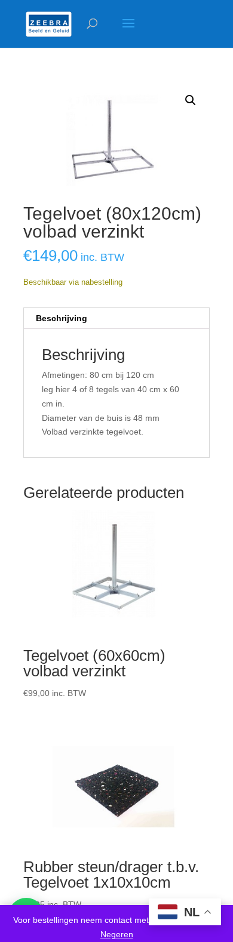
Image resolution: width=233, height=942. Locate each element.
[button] (190, 100)
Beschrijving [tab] (61, 318)
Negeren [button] (116, 934)
